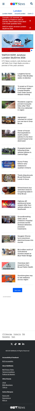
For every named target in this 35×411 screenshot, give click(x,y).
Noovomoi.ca (6, 398)
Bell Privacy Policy (8, 369)
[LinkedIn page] (23, 344)
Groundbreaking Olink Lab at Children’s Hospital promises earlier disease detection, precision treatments (25, 223)
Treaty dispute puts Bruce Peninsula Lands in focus (25, 177)
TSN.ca (4, 387)
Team (13, 337)
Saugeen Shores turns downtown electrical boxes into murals (25, 239)
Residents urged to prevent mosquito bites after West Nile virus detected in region (25, 106)
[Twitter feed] (11, 344)
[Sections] (3, 4)
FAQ (23, 334)
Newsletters (6, 337)
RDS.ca (4, 400)
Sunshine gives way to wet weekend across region (25, 278)
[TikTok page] (15, 344)
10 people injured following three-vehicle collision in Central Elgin (24, 151)
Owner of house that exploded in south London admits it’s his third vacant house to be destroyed (25, 136)
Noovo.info (5, 396)
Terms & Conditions (8, 372)
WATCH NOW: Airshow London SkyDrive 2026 (14, 56)
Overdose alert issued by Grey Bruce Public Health (25, 265)
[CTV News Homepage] (17, 4)
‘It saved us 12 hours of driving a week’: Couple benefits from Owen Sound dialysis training (25, 90)
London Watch (7, 13)
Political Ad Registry (8, 374)
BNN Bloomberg (7, 385)
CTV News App (7, 334)
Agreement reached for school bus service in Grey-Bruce (25, 120)
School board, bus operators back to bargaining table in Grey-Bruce (25, 191)
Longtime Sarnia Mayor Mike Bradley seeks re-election (25, 76)
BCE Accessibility (7, 361)
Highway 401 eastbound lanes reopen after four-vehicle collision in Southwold (25, 205)
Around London (20, 13)
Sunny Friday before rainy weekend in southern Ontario (24, 165)
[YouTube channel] (19, 344)
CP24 (4, 382)
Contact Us (17, 334)
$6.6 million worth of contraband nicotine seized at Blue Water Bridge (25, 253)
